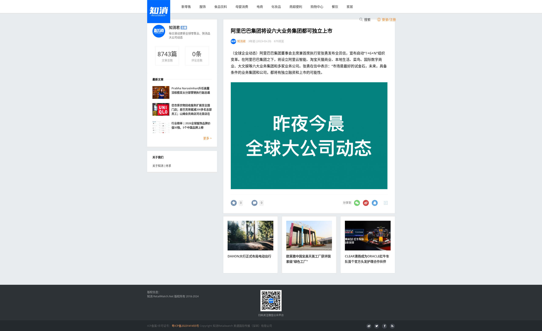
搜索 (367, 19)
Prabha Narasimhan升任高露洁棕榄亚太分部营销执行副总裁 (190, 90)
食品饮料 (220, 6)
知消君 (174, 27)
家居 (350, 6)
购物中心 (317, 6)
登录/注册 (388, 19)
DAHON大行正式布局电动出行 (249, 256)
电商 (260, 6)
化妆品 (276, 6)
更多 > (207, 138)
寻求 (168, 166)
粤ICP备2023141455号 (185, 326)
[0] (234, 203)
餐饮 (335, 6)
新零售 (186, 6)
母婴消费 (241, 6)
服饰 (202, 6)
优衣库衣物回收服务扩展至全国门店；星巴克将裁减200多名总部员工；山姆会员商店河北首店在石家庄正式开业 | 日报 (191, 109)
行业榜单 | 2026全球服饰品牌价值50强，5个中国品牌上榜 (190, 125)
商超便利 (295, 6)
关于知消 (157, 166)
